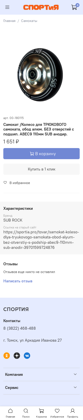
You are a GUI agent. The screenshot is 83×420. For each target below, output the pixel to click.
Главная (9, 20)
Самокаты (29, 20)
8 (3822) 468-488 (19, 328)
